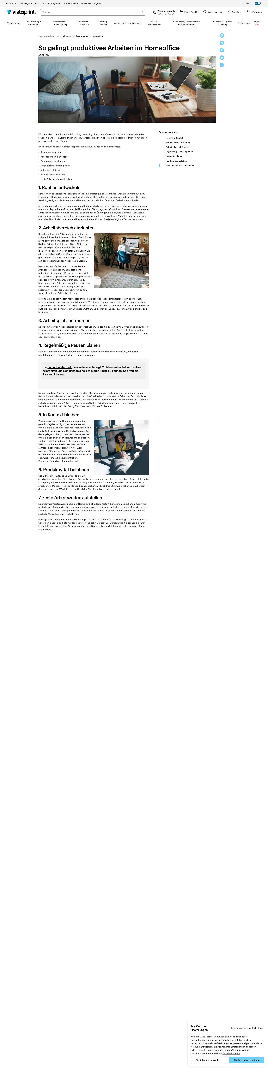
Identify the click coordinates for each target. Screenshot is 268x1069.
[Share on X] (222, 50)
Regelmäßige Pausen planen (179, 151)
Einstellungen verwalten (208, 1060)
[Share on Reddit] (222, 57)
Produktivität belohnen (177, 161)
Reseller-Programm (51, 3)
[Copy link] (222, 65)
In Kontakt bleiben (174, 156)
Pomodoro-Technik (59, 367)
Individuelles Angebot (91, 3)
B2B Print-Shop (71, 3)
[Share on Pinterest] (222, 43)
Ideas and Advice (46, 36)
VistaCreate (11, 3)
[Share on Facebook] (222, 35)
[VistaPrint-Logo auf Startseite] (21, 12)
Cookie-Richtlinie (231, 1053)
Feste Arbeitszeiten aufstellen (180, 165)
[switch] (251, 3)
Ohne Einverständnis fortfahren (246, 1028)
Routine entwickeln (175, 138)
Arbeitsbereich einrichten (178, 142)
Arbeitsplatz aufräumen (177, 147)
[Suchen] (142, 12)
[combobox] (90, 12)
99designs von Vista (29, 3)
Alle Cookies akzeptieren (247, 1060)
